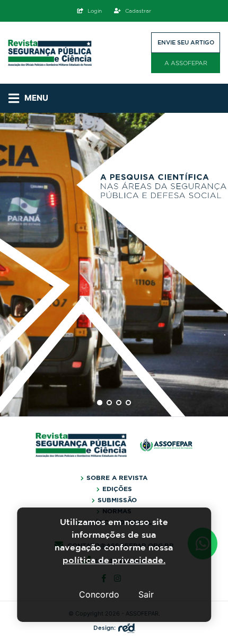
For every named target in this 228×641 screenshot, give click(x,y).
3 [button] (118, 402)
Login (94, 10)
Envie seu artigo (185, 42)
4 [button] (128, 402)
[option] (114, 264)
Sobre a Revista (116, 478)
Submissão (117, 500)
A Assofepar (185, 62)
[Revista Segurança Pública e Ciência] (50, 53)
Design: (104, 627)
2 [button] (109, 402)
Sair (146, 594)
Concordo (99, 594)
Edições (117, 489)
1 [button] (99, 402)
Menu (36, 98)
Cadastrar (138, 10)
